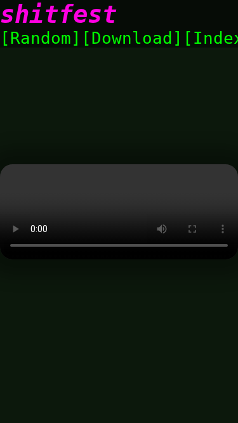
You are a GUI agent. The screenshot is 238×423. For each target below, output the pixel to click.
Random (40, 38)
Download (132, 38)
